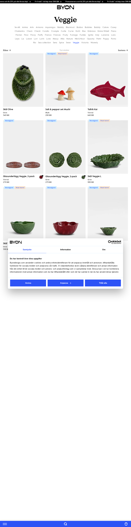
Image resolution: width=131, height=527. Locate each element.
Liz (22, 39)
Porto (113, 39)
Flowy (33, 35)
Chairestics (20, 31)
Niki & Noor (80, 39)
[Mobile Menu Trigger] (5, 524)
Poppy (106, 39)
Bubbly (97, 27)
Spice (61, 43)
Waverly (94, 43)
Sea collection (44, 43)
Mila (62, 39)
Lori (35, 39)
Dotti (78, 31)
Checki (37, 31)
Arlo (32, 27)
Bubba (80, 27)
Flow (26, 35)
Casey (113, 27)
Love (48, 39)
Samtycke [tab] (27, 249)
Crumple (55, 31)
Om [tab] (103, 249)
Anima (25, 27)
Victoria (85, 43)
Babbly (60, 27)
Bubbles (88, 27)
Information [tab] (65, 249)
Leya (17, 39)
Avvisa (28, 283)
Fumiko (83, 35)
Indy (97, 35)
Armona (39, 27)
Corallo (45, 31)
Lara (113, 35)
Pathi (98, 39)
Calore (105, 27)
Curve (71, 31)
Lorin (42, 39)
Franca (48, 35)
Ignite (90, 35)
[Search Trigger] (65, 524)
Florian (19, 35)
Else (84, 31)
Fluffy (40, 35)
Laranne (105, 35)
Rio (34, 43)
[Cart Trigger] (126, 524)
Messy (55, 39)
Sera (55, 43)
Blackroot (70, 27)
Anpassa (64, 283)
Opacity (90, 39)
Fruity (65, 35)
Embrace (92, 31)
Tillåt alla (103, 283)
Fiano (113, 31)
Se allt (17, 27)
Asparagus (50, 27)
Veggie (76, 43)
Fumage (74, 35)
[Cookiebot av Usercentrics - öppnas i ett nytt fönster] (110, 242)
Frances (57, 35)
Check (29, 31)
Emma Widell (103, 31)
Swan (68, 43)
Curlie (63, 31)
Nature (69, 39)
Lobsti (29, 39)
